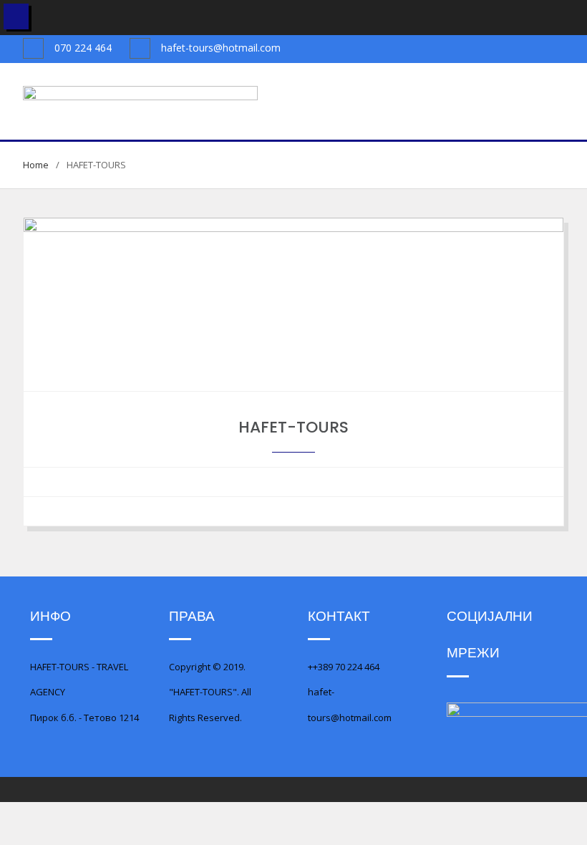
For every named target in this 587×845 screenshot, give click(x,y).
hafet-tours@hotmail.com (221, 47)
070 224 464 (83, 47)
